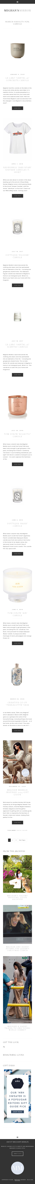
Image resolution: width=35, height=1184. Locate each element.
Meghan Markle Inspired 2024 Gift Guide (17, 792)
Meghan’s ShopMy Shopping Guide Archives (17, 897)
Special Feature (22, 830)
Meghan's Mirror (17, 10)
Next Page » (22, 840)
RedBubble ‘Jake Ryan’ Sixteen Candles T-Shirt (17, 169)
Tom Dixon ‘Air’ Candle (17, 614)
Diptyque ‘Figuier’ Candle (17, 256)
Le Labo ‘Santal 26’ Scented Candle (18, 345)
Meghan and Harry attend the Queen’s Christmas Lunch (17, 949)
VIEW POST (17, 108)
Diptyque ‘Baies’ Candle (17, 524)
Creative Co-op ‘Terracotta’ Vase (17, 703)
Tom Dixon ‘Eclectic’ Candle (17, 435)
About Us (17, 1153)
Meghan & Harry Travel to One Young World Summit (18, 1028)
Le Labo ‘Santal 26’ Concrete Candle (18, 79)
